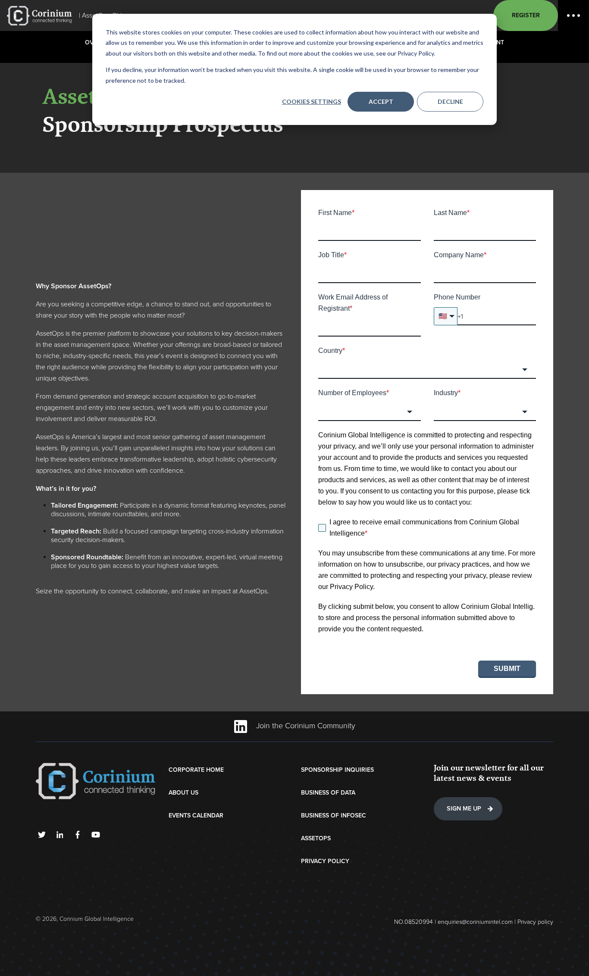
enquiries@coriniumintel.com (475, 922)
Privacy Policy (351, 586)
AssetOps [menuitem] (316, 838)
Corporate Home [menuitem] (196, 769)
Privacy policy (535, 922)
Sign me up (464, 808)
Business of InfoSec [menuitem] (333, 815)
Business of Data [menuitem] (328, 792)
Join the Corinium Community (304, 725)
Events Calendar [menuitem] (196, 815)
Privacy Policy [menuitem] (325, 861)
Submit (507, 668)
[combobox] (427, 370)
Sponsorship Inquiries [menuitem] (337, 769)
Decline (450, 101)
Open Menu (573, 15)
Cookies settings (311, 101)
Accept (381, 101)
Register (526, 15)
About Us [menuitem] (183, 792)
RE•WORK (39, 15)
